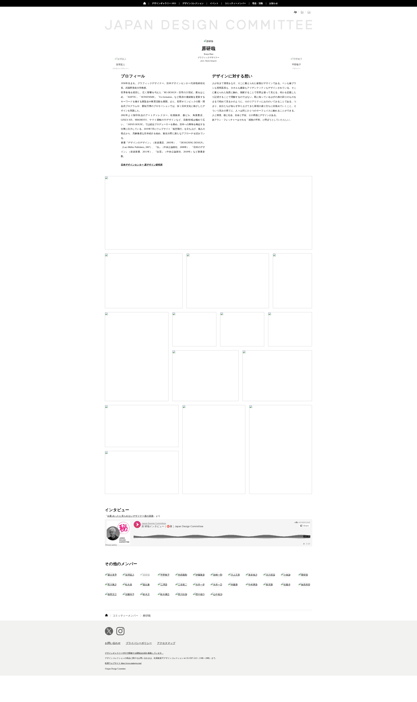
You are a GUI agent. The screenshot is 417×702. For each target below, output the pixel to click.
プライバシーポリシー (139, 643)
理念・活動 (257, 3)
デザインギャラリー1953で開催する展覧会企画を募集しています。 (134, 653)
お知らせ (273, 3)
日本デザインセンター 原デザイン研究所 (142, 165)
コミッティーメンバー (235, 3)
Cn (309, 12)
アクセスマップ (166, 643)
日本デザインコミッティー (144, 3)
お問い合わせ (113, 643)
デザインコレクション (193, 3)
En (302, 12)
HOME (106, 615)
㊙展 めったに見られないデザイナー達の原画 (130, 516)
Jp (295, 12)
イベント (214, 3)
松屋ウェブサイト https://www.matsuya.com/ (123, 663)
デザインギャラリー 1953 (164, 3)
